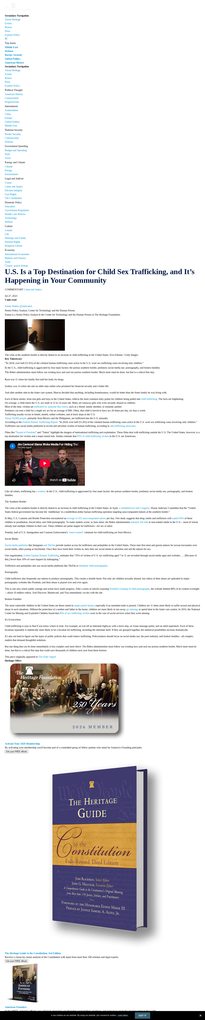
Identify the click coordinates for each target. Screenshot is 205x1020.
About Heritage (12, 19)
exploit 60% (178, 518)
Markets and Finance (15, 258)
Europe (8, 118)
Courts (8, 182)
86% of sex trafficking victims (74, 613)
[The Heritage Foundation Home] (19, 11)
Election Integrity (13, 190)
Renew (8, 27)
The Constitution (13, 198)
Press (7, 31)
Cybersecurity (12, 138)
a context (40, 491)
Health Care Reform (15, 214)
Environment (11, 174)
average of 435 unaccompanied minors (86, 518)
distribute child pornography (93, 565)
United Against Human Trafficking (41, 555)
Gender (8, 230)
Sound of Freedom (25, 432)
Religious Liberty (13, 245)
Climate (9, 166)
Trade (8, 262)
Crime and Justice (14, 186)
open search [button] (13, 265)
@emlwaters (26, 306)
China (8, 114)
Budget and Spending (16, 150)
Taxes (8, 158)
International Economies (17, 254)
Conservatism (12, 98)
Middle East (11, 47)
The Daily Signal (47, 656)
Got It (142, 1015)
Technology (11, 218)
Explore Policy (12, 35)
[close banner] (200, 1016)
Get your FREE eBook (16, 751)
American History (14, 62)
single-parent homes (84, 605)
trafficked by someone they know (51, 406)
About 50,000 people (15, 418)
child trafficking (149, 399)
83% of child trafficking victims (93, 436)
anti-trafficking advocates (122, 426)
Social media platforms (16, 545)
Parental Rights (12, 241)
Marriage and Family (15, 238)
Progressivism (12, 102)
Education (10, 206)
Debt (7, 154)
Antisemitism (11, 110)
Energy (8, 170)
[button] (6, 38)
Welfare (9, 221)
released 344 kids (139, 522)
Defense (9, 51)
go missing (132, 609)
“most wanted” (76, 532)
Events (8, 23)
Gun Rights (10, 194)
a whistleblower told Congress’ (134, 508)
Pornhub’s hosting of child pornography (130, 588)
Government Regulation (17, 210)
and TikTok (49, 545)
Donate (24, 265)
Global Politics (12, 58)
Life (7, 234)
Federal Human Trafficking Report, (40, 422)
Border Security (13, 55)
